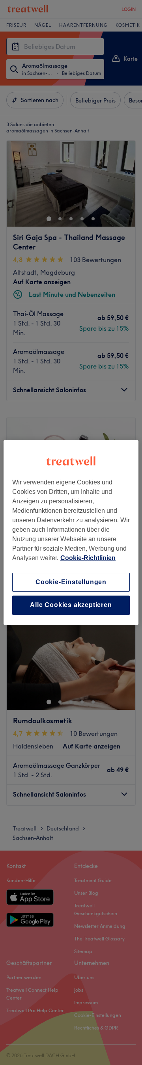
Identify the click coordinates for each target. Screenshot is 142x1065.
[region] (71, 532)
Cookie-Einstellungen (71, 582)
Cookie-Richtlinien (88, 558)
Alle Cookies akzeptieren (71, 605)
